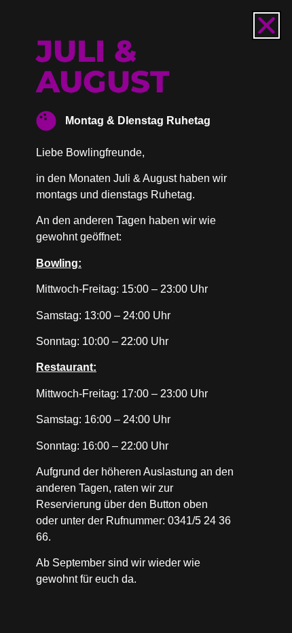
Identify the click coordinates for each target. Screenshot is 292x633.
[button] (266, 25)
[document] (146, 316)
